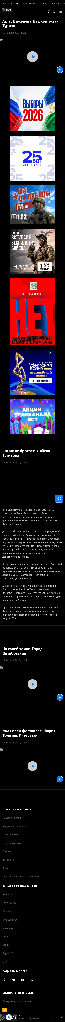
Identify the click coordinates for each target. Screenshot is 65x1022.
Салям (6, 944)
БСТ (18, 3)
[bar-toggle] (60, 11)
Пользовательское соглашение (20, 876)
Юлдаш (44, 3)
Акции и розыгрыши (14, 826)
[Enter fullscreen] (62, 1017)
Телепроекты (10, 834)
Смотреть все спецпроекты (18, 1001)
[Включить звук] (59, 499)
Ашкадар (7, 928)
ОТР (4, 961)
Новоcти (7, 3)
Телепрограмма (11, 843)
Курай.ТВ (7, 953)
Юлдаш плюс (9, 919)
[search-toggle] (54, 11)
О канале (7, 851)
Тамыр (6, 936)
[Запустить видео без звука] (60, 69)
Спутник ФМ (30, 3)
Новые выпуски (11, 817)
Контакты (8, 868)
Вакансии (8, 859)
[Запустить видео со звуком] (33, 57)
